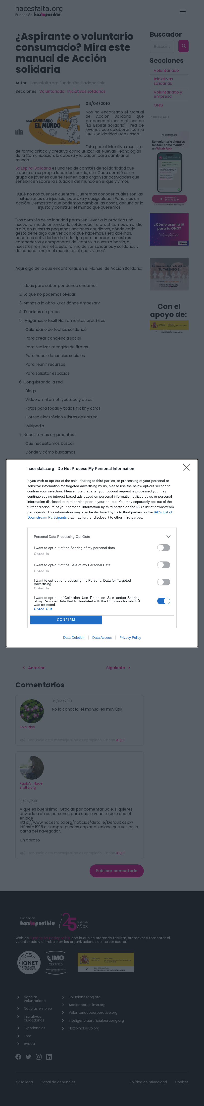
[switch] (163, 547)
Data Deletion (74, 638)
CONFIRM (66, 620)
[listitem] (102, 536)
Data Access (102, 638)
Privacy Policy (130, 638)
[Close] (188, 469)
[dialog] (102, 553)
